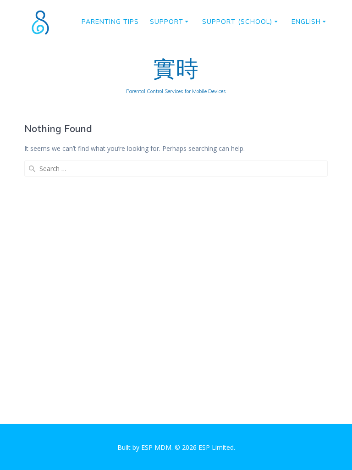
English (306, 22)
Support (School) (237, 22)
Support (166, 22)
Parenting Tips (110, 22)
